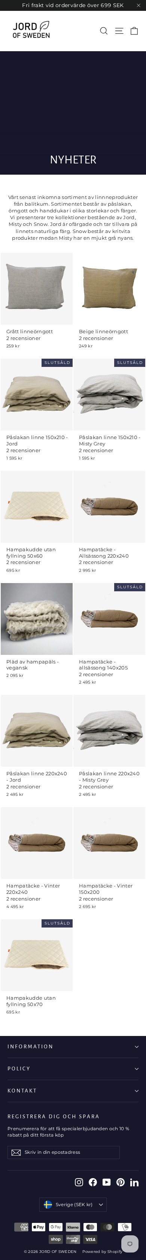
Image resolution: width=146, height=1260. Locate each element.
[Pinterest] (120, 1182)
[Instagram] (79, 1182)
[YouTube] (107, 1182)
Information (30, 1046)
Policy (19, 1069)
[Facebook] (93, 1182)
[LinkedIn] (134, 1182)
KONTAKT (22, 1091)
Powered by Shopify (102, 1251)
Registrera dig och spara (53, 1116)
